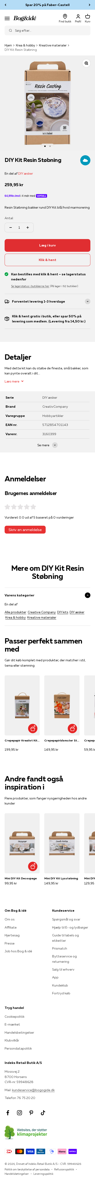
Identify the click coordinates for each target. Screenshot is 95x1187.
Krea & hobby (25, 45)
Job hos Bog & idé (18, 951)
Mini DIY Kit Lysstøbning (61, 878)
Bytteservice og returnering (64, 958)
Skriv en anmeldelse (25, 529)
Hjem (8, 45)
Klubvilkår (12, 1040)
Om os (10, 919)
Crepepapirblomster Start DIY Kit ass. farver (61, 740)
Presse (10, 943)
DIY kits (62, 612)
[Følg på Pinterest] (31, 1113)
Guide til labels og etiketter (65, 937)
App (55, 977)
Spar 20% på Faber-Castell (47, 5)
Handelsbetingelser (19, 1032)
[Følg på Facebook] (8, 1113)
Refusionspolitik (64, 1169)
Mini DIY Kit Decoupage (21, 878)
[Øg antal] (27, 227)
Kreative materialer (53, 45)
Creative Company (42, 612)
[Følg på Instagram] (19, 1113)
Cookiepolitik (14, 1016)
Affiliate (11, 927)
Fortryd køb (61, 993)
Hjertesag (12, 935)
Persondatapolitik (18, 1048)
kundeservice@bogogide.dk (33, 1090)
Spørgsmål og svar (66, 919)
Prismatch (59, 948)
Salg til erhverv (63, 969)
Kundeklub (60, 985)
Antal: (9, 218)
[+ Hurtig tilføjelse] (32, 728)
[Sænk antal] (10, 227)
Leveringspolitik (43, 1173)
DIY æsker (25, 173)
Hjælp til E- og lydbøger (70, 927)
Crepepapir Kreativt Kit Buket (22, 740)
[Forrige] (5, 4)
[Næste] (89, 4)
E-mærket (12, 1024)
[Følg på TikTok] (43, 1113)
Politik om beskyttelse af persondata (27, 1169)
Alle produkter (15, 612)
